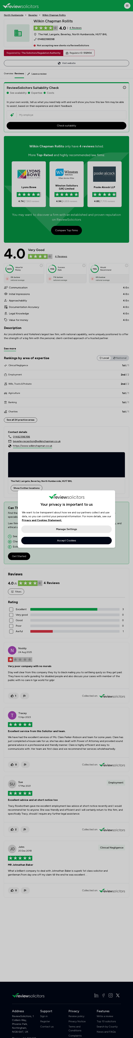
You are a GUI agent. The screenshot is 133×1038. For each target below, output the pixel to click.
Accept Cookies (66, 540)
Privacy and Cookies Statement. (42, 520)
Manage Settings (66, 529)
